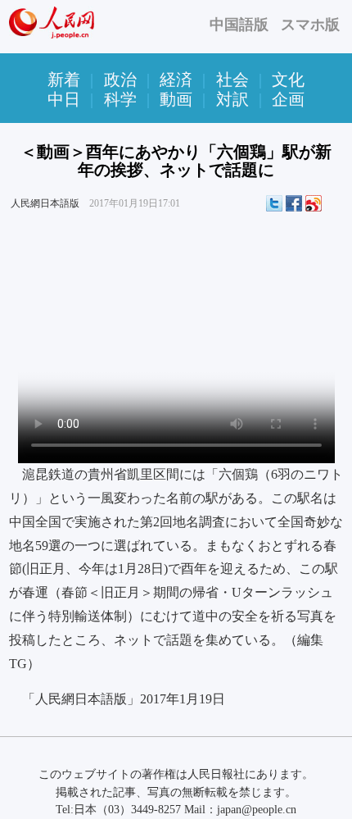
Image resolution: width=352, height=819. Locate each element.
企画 (288, 99)
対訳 (232, 99)
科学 (120, 99)
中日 (63, 99)
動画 (176, 99)
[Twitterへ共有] (274, 203)
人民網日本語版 (45, 203)
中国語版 (239, 24)
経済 (176, 80)
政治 (120, 80)
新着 (63, 80)
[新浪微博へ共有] (313, 203)
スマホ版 (310, 24)
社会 (232, 80)
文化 (288, 80)
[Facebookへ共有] (294, 203)
